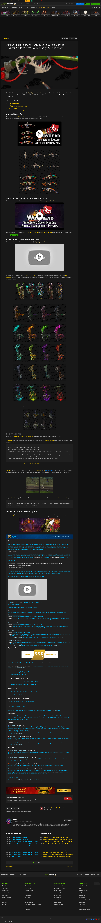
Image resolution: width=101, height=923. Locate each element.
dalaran (18, 811)
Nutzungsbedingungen (7, 921)
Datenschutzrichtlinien (67, 918)
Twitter (43, 663)
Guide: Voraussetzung (59, 885)
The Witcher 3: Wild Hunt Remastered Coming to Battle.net (57, 850)
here (21, 604)
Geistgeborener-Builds (84, 909)
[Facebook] (11, 808)
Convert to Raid (17, 620)
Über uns (26, 918)
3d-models (9, 811)
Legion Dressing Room (31, 275)
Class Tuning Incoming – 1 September (19, 839)
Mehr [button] (53, 7)
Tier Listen (4, 902)
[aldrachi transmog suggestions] (39, 291)
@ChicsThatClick (58, 645)
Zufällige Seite (50, 918)
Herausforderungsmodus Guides (33, 904)
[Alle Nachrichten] (3, 1)
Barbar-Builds (82, 895)
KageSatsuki (9, 440)
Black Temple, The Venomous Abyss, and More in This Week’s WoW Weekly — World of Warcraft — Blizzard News (24, 841)
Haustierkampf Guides (30, 900)
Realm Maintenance (18, 637)
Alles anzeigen (35, 834)
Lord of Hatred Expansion (85, 885)
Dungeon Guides (29, 890)
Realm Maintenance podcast (16, 631)
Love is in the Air (10, 516)
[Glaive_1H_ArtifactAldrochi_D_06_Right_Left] (31, 419)
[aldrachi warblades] (19, 313)
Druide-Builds (82, 897)
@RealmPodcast (62, 637)
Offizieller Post (65, 536)
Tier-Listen (27, 909)
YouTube (54, 710)
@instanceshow (54, 628)
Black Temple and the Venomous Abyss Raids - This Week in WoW (58, 839)
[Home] (9, 4)
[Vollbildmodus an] (92, 7)
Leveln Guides (5, 890)
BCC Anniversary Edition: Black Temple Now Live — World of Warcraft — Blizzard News (24, 848)
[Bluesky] (8, 808)
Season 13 (81, 888)
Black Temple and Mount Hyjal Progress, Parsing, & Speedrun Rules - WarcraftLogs (58, 856)
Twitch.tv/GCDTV (20, 667)
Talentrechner (5, 900)
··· (38, 1)
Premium (58, 918)
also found (11, 498)
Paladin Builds (82, 902)
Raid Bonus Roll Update (15, 856)
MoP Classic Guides (30, 883)
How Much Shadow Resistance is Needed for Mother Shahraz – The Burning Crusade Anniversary (58, 852)
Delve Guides (5, 888)
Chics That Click (17, 645)
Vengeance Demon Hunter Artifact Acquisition (20, 105)
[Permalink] (18, 808)
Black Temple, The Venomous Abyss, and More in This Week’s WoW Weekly (24, 845)
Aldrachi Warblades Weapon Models (17, 106)
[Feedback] (97, 7)
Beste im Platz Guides (59, 888)
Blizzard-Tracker (55, 536)
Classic (21, 1)
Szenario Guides (29, 902)
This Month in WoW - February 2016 (17, 110)
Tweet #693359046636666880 (32, 464)
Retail (14, 1)
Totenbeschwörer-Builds (85, 900)
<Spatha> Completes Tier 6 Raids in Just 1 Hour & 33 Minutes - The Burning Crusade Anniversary (58, 841)
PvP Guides (57, 900)
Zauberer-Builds (82, 907)
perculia (25, 52)
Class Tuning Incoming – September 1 (19, 837)
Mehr (98, 874)
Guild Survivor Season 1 (17, 602)
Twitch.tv (51, 663)
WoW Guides (5, 883)
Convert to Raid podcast (15, 615)
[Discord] (87, 919)
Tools (19, 874)
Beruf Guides (5, 895)
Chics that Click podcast (14, 640)
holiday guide (19, 733)
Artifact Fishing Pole (13, 103)
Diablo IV (45, 1)
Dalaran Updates (12, 108)
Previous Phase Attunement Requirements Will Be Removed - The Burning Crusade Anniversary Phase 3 (58, 854)
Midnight (4, 904)
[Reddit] (14, 808)
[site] (41, 808)
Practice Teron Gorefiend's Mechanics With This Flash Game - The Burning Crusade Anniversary (58, 848)
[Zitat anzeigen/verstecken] (71, 536)
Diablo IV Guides (83, 883)
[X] (89, 919)
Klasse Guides (5, 885)
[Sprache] (99, 7)
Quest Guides (28, 895)
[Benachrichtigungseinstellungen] (94, 7)
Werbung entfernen (44, 7)
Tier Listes (81, 893)
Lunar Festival (65, 514)
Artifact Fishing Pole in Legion (23, 117)
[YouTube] (96, 919)
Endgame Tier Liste (83, 890)
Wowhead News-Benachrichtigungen (60, 807)
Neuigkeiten (5, 7)
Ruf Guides (27, 897)
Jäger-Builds (82, 904)
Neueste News (45, 834)
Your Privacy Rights (40, 918)
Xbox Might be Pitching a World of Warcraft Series (55, 837)
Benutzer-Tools (18, 918)
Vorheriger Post (9, 866)
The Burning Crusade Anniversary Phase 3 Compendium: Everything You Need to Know (58, 845)
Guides (26, 7)
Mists (34, 1)
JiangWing (8, 470)
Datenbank (14, 7)
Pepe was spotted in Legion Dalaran (23, 436)
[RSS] (99, 919)
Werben (32, 918)
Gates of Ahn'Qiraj (51, 554)
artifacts (14, 811)
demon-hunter (24, 811)
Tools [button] (20, 7)
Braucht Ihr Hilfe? (8, 918)
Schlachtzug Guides (6, 897)
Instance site (16, 628)
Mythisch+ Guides (6, 893)
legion (29, 811)
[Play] (39, 228)
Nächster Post (70, 866)
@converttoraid (59, 620)
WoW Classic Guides (59, 883)
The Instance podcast (14, 623)
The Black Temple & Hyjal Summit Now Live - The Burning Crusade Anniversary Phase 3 (58, 843)
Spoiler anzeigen (14, 235)
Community (34, 7)
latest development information (24, 780)
